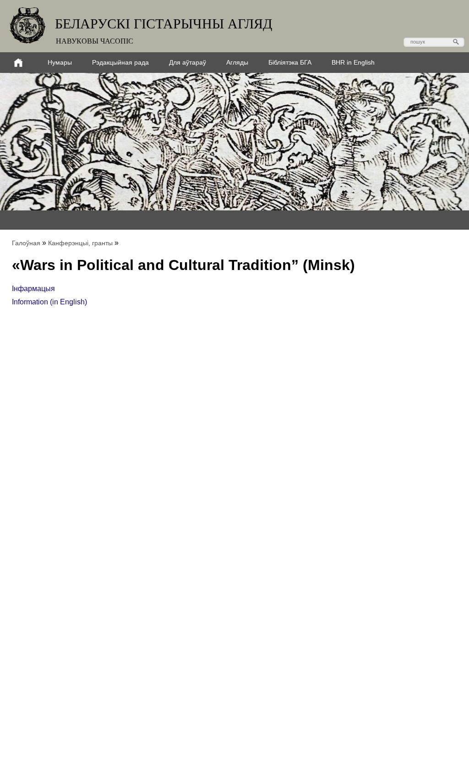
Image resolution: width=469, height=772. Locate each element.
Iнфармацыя (33, 288)
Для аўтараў (187, 62)
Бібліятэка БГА (289, 62)
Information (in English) (49, 302)
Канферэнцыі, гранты (80, 243)
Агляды (237, 62)
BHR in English (353, 62)
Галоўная (26, 243)
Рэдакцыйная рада (120, 62)
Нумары (60, 62)
